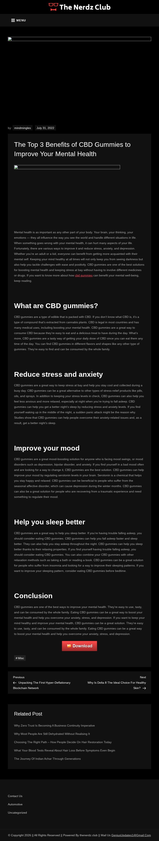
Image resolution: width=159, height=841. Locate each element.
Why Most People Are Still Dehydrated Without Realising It (52, 733)
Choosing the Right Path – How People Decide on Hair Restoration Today (63, 742)
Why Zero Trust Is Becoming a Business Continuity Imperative (54, 725)
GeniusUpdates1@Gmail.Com (131, 835)
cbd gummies (84, 275)
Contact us (15, 796)
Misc (21, 658)
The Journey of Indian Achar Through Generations (47, 758)
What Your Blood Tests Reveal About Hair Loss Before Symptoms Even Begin (64, 750)
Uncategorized (17, 812)
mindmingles (22, 128)
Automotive (15, 804)
